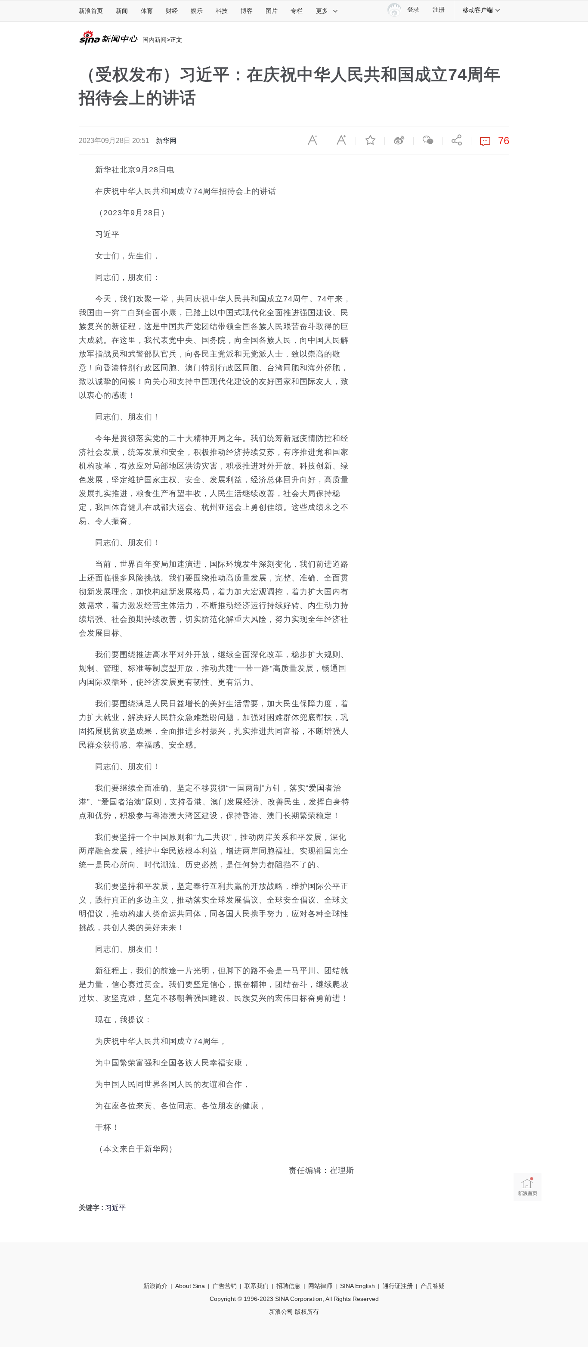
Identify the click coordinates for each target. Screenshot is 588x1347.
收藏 (370, 140)
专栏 (297, 10)
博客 (247, 10)
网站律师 (320, 1285)
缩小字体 (312, 140)
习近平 (115, 1207)
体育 (147, 10)
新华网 (166, 140)
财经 (172, 10)
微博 (399, 140)
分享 (456, 140)
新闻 (122, 10)
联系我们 (256, 1285)
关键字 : (92, 1207)
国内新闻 (154, 39)
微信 (427, 140)
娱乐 (197, 10)
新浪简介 (155, 1285)
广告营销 (225, 1285)
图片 (272, 10)
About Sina (190, 1285)
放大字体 (341, 140)
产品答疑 (433, 1285)
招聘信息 (288, 1285)
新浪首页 (91, 10)
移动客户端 (478, 9)
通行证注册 (398, 1285)
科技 (222, 10)
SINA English (357, 1285)
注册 (439, 9)
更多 (322, 10)
